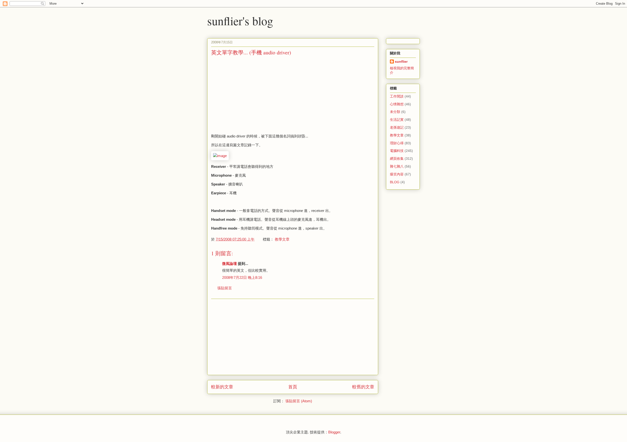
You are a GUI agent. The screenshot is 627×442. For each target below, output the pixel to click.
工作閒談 (397, 96)
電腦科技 (397, 151)
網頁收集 (397, 158)
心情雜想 (397, 104)
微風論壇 (229, 263)
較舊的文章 (363, 386)
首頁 (292, 386)
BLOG (394, 182)
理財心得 (397, 143)
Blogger (334, 432)
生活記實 (397, 120)
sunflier (401, 61)
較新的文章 (222, 386)
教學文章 (282, 239)
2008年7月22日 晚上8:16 (242, 277)
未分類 (395, 112)
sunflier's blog (240, 20)
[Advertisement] (252, 94)
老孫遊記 (397, 127)
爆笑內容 (397, 174)
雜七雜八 (397, 166)
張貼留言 (224, 288)
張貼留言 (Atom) (298, 401)
